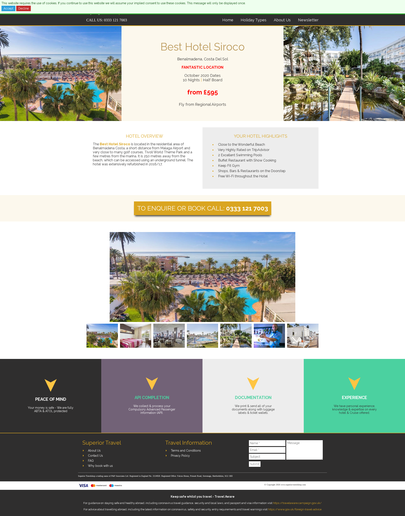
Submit (254, 464)
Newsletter (308, 20)
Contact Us (95, 455)
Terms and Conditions (186, 450)
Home (227, 20)
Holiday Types (253, 20)
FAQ (91, 460)
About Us (282, 20)
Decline (23, 8)
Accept (8, 8)
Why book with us (100, 465)
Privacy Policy (180, 455)
